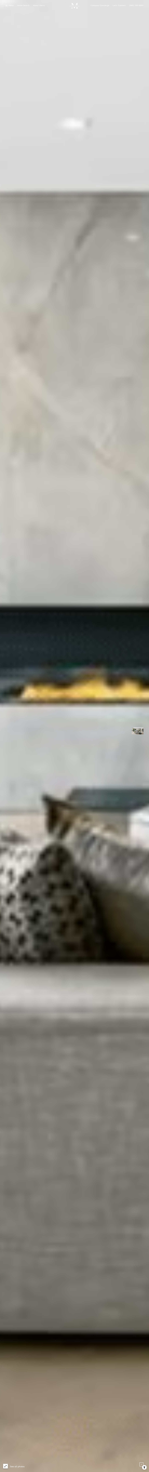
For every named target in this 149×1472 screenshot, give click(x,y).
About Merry (39, 6)
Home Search (23, 6)
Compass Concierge (100, 6)
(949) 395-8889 (136, 5)
